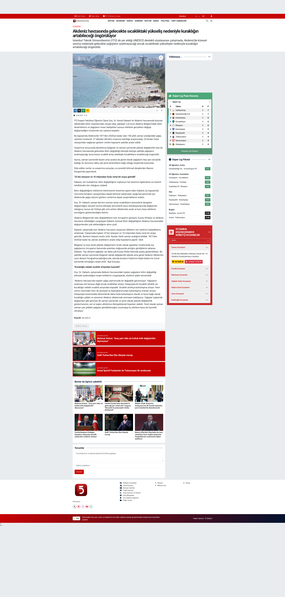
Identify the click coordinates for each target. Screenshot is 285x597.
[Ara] (207, 20)
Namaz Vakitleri (129, 488)
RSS (77, 518)
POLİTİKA (165, 21)
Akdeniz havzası (82, 326)
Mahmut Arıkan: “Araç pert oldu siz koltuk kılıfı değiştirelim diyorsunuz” (89, 405)
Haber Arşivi (127, 500)
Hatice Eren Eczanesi (180, 287)
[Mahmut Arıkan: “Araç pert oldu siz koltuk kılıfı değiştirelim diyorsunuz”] (89, 393)
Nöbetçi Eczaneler (130, 483)
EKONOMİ (120, 21)
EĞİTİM (111, 21)
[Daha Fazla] (88, 110)
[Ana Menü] (211, 20)
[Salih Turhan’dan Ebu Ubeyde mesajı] (119, 422)
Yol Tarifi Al (179, 262)
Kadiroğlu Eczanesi (179, 300)
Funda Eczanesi (178, 268)
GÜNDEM (139, 21)
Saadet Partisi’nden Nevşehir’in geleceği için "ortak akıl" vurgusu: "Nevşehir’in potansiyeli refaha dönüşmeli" (118, 406)
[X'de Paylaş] (79, 110)
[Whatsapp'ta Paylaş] (83, 110)
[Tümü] (209, 57)
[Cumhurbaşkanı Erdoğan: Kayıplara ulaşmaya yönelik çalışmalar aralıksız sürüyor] (89, 422)
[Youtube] (87, 506)
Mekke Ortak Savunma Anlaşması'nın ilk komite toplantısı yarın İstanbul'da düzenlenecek (148, 405)
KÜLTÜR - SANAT (152, 21)
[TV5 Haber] (81, 21)
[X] (74, 506)
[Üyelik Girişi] (210, 16)
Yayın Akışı (95, 16)
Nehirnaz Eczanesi (179, 275)
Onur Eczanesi (177, 294)
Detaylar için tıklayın (189, 151)
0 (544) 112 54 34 (195, 262)
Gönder (79, 472)
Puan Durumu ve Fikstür (132, 493)
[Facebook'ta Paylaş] (75, 110)
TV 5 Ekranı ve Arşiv (113, 16)
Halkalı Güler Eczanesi (181, 281)
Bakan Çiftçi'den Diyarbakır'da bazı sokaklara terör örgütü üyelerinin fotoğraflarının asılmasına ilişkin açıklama (149, 435)
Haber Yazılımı (198, 518)
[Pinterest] (78, 506)
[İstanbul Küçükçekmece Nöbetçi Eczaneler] (209, 232)
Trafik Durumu (128, 490)
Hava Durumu (128, 485)
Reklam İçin (161, 485)
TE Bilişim (208, 518)
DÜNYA (130, 21)
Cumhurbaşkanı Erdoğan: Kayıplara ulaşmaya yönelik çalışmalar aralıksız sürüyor (86, 434)
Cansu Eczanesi (178, 247)
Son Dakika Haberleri (131, 498)
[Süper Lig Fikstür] (209, 159)
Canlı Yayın (81, 16)
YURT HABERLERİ (178, 21)
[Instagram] (83, 506)
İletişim (160, 483)
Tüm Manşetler (128, 495)
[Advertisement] (189, 76)
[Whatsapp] (91, 506)
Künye (188, 483)
